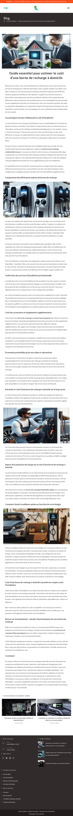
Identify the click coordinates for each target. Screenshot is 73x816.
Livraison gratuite (8, 777)
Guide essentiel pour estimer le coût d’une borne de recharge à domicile (36, 21)
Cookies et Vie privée (9, 802)
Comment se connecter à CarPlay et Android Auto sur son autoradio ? (54, 719)
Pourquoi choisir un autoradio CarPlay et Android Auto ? (19, 719)
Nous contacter (7, 795)
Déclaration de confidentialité (47, 811)
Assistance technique (9, 784)
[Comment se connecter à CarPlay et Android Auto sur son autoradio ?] (41, 744)
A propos (6, 792)
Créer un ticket (11, 750)
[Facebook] (6, 758)
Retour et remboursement (10, 781)
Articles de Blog (22, 811)
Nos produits (7, 774)
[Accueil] (4, 21)
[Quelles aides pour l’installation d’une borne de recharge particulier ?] (41, 754)
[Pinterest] (13, 758)
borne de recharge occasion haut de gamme (34, 318)
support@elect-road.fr (13, 744)
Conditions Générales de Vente (12, 799)
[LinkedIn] (10, 758)
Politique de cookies (33, 811)
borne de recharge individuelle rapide (40, 490)
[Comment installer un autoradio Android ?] (41, 763)
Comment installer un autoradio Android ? (57, 763)
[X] (3, 758)
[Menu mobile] (68, 8)
